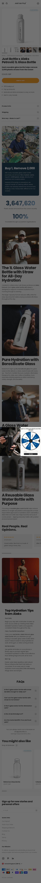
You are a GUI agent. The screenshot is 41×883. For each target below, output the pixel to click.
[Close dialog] (1, 427)
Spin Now (31, 454)
